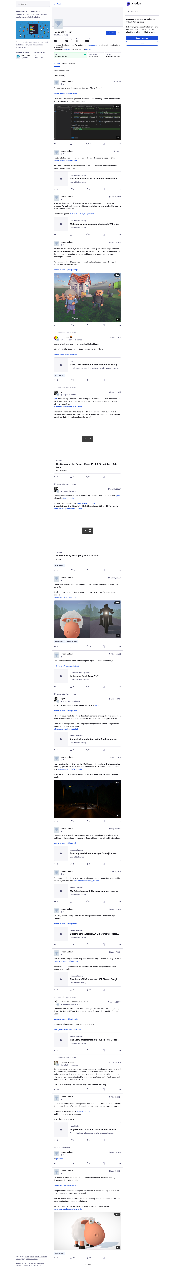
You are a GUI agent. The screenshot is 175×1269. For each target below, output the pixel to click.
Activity (57, 63)
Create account (142, 38)
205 (55, 41)
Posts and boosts (61, 71)
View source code (29, 1265)
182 (66, 41)
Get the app (32, 1263)
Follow (111, 33)
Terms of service (32, 1259)
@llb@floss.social (60, 35)
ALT (118, 138)
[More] (119, 143)
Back (59, 4)
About (27, 1257)
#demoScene (59, 75)
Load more (87, 1265)
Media (64, 63)
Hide (117, 106)
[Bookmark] (103, 143)
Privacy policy (20, 1259)
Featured (71, 63)
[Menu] (119, 33)
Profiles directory (41, 1257)
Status (32, 1257)
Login (142, 43)
